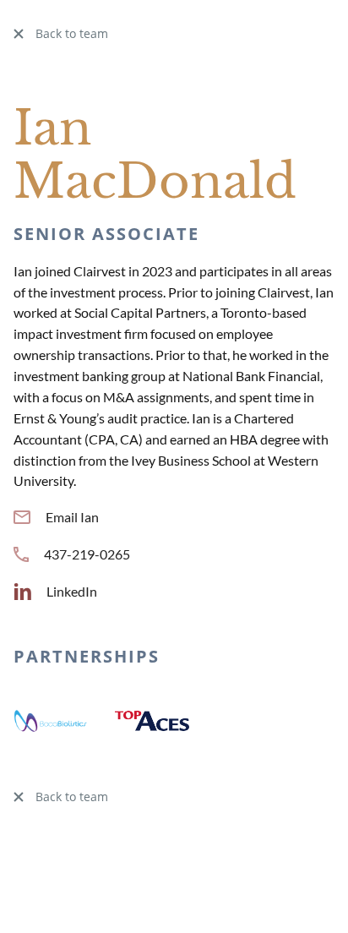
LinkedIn (71, 591)
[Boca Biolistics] (51, 719)
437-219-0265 (87, 554)
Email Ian (72, 517)
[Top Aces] (152, 719)
